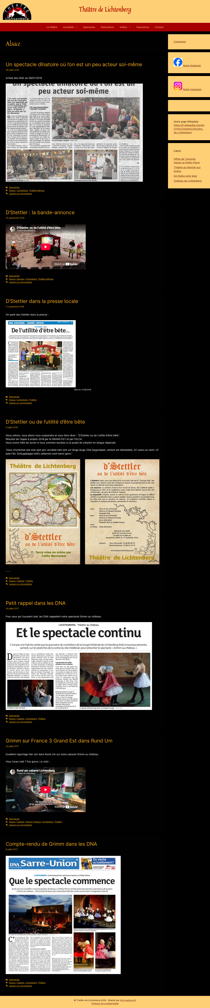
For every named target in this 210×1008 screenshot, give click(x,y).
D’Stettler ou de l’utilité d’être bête (45, 422)
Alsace (12, 190)
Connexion (180, 41)
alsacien (20, 279)
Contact (159, 27)
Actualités (68, 27)
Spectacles (89, 27)
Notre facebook (192, 65)
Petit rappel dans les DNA (36, 603)
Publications (107, 27)
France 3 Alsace (33, 822)
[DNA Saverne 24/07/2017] (79, 666)
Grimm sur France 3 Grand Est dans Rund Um (59, 741)
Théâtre (33, 400)
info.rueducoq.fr (128, 1000)
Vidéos (123, 27)
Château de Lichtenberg (188, 180)
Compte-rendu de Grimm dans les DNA (51, 844)
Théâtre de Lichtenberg (105, 9)
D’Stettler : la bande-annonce (40, 212)
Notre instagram (192, 89)
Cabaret (20, 581)
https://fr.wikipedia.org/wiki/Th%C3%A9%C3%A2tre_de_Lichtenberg (189, 129)
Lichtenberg (22, 190)
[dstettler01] (122, 511)
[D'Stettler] (43, 511)
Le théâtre (51, 27)
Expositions (143, 27)
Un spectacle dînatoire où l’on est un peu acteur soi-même (74, 64)
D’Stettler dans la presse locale (42, 301)
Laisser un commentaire (20, 193)
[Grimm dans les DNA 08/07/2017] (63, 915)
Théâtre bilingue (36, 190)
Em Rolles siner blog (185, 176)
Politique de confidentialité (105, 1003)
